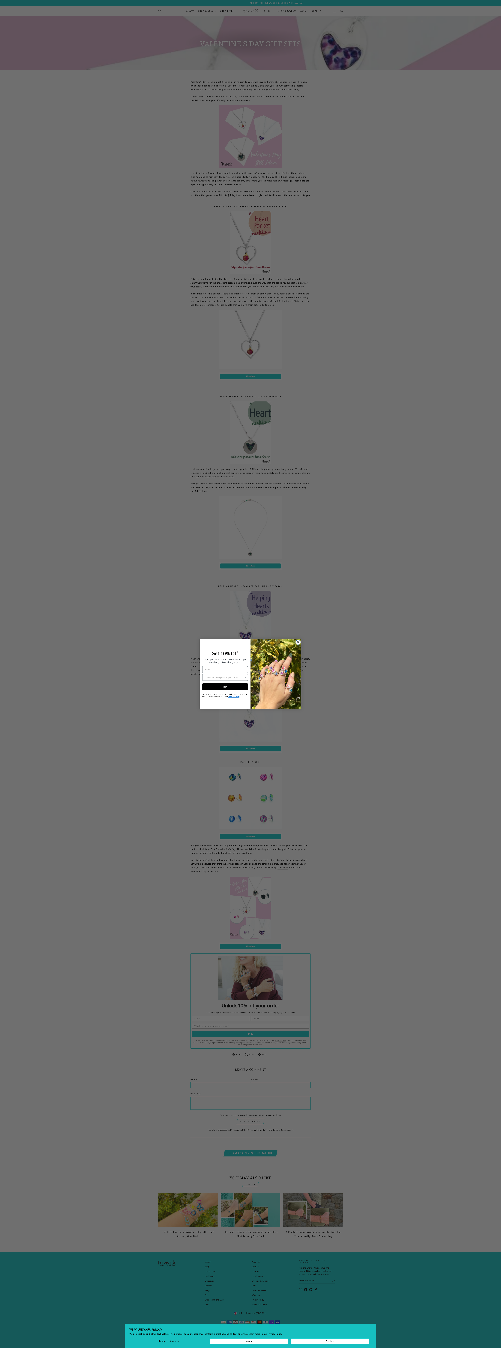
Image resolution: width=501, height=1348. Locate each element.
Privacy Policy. (275, 1333)
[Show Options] (245, 677)
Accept (249, 1341)
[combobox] (224, 677)
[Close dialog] (298, 642)
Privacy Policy (234, 697)
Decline (330, 1341)
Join (225, 686)
